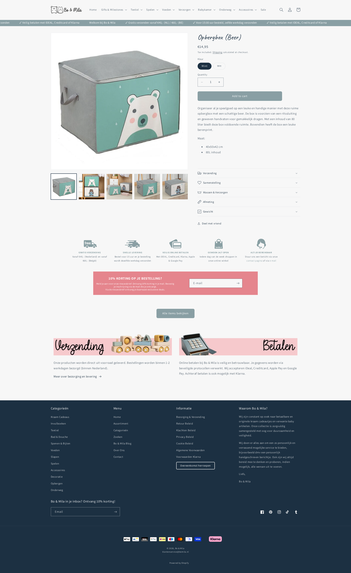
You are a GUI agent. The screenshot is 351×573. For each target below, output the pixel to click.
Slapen (55, 456)
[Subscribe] (115, 511)
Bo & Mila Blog (122, 443)
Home (117, 417)
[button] (113, 10)
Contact (118, 456)
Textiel (55, 430)
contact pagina (254, 260)
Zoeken (118, 437)
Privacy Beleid (185, 437)
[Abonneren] (238, 283)
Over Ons (119, 450)
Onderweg (57, 490)
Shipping (217, 52)
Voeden (55, 450)
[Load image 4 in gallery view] (147, 187)
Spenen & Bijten (60, 443)
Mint (204, 66)
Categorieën (121, 430)
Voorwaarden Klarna (188, 456)
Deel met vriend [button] (211, 223)
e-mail (273, 260)
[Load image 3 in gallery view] (119, 187)
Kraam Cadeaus (60, 417)
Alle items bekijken (175, 313)
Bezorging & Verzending (190, 417)
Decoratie (57, 476)
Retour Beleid (184, 423)
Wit (221, 67)
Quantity (202, 74)
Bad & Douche (59, 437)
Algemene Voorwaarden (190, 450)
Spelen (55, 463)
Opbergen (57, 483)
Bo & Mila (179, 548)
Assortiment (121, 423)
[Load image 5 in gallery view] (175, 187)
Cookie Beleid (184, 443)
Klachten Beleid (185, 430)
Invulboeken (58, 423)
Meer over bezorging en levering (75, 376)
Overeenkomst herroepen (195, 465)
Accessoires (58, 470)
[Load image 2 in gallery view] (92, 187)
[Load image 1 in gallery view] (64, 187)
